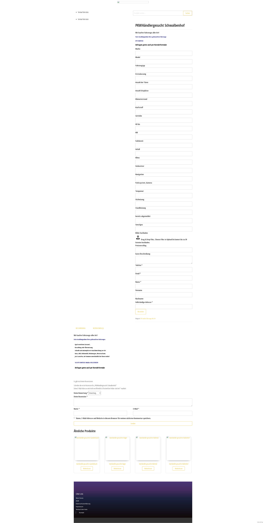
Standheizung (140, 208)
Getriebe (138, 116)
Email (138, 273)
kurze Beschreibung (142, 254)
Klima (137, 157)
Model (137, 57)
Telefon (138, 265)
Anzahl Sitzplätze (141, 90)
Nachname (139, 298)
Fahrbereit (139, 141)
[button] (103, 16)
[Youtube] (191, 520)
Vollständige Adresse (144, 302)
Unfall (137, 149)
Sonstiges (139, 224)
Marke (137, 49)
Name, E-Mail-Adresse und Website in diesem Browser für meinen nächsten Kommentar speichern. (113, 418)
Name (138, 282)
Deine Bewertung (81, 393)
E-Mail (136, 409)
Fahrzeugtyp (140, 65)
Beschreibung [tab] (80, 328)
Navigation (139, 174)
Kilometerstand (141, 99)
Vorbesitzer (139, 166)
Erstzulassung (140, 74)
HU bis (137, 124)
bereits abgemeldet (142, 216)
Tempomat (139, 191)
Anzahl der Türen (141, 82)
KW (136, 132)
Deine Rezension (80, 396)
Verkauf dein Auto (83, 12)
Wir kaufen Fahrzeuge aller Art (148, 318)
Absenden (141, 311)
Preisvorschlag (140, 245)
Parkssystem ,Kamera (143, 182)
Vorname (138, 290)
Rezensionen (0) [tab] (98, 328)
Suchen (187, 13)
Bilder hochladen (141, 233)
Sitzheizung (139, 199)
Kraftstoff (139, 107)
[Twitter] (183, 520)
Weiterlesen (87, 468)
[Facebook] (187, 520)
